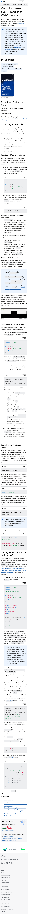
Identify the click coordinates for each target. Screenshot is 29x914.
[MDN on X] (7, 863)
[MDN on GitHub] (2, 863)
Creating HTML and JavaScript (13, 155)
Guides (3, 911)
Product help (4, 882)
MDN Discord (4, 897)
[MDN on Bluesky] (4, 863)
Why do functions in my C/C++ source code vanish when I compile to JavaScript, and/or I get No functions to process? (13, 570)
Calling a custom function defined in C (11, 69)
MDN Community (5, 889)
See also (4, 71)
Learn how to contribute (8, 830)
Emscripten (20, 23)
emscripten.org (7, 800)
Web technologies (5, 906)
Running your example (9, 257)
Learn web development (7, 909)
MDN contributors (8, 836)
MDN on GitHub (5, 899)
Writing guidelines (5, 894)
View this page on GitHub (8, 838)
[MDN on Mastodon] (9, 863)
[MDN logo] (4, 856)
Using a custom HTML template (13, 324)
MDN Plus (3, 880)
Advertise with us (5, 877)
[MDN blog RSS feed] (12, 863)
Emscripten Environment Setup (9, 64)
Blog (2, 872)
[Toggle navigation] (26, 1)
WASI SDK (7, 49)
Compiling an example (7, 66)
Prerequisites (6, 114)
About (2, 870)
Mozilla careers (5, 875)
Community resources (6, 892)
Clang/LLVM (17, 47)
